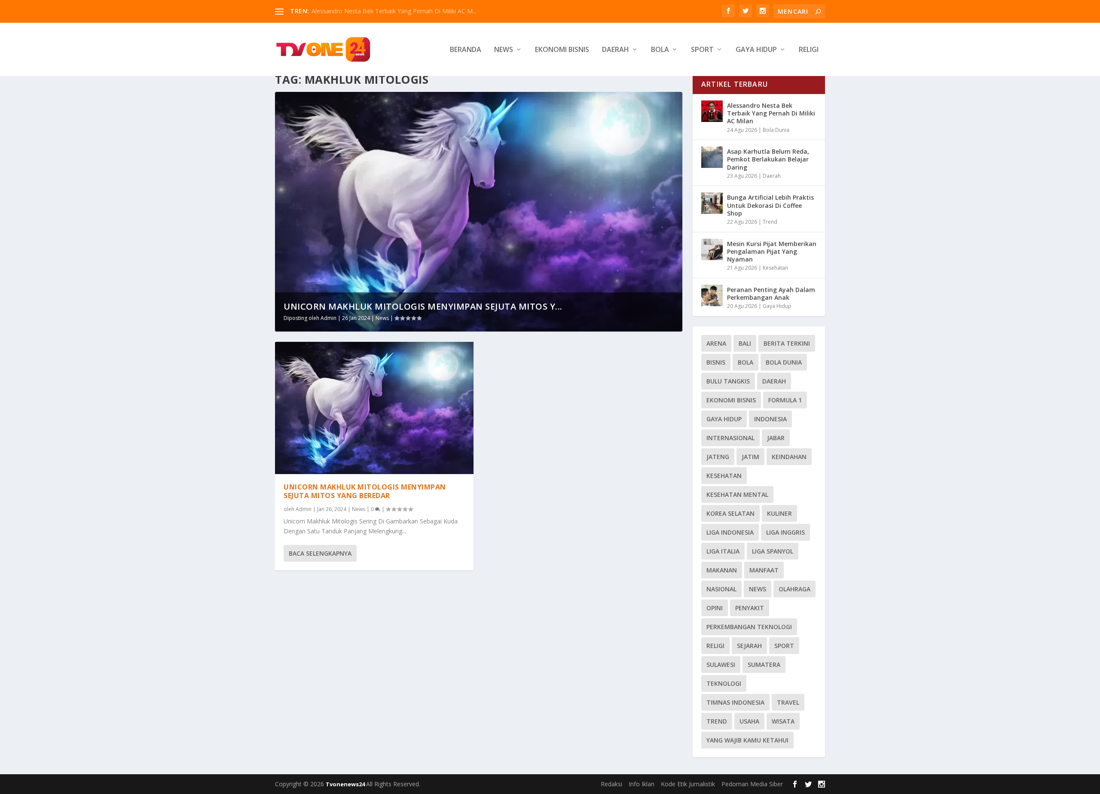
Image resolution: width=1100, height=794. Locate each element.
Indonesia (770, 419)
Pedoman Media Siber (752, 784)
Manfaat (764, 570)
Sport (702, 50)
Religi (809, 50)
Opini (714, 608)
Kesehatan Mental (737, 494)
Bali (745, 343)
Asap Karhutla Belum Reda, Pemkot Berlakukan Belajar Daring (768, 159)
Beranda (465, 50)
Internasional (730, 438)
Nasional (721, 589)
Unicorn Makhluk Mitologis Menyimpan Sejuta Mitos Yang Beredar (365, 491)
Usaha (749, 721)
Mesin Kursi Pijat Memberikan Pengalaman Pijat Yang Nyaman (771, 251)
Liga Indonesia (730, 532)
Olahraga (794, 589)
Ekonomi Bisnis (562, 50)
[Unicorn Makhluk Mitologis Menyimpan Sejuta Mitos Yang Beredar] (374, 408)
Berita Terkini (787, 343)
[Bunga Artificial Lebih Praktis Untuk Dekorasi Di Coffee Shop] (712, 203)
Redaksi (611, 784)
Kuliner (779, 513)
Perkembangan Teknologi (749, 627)
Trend (770, 221)
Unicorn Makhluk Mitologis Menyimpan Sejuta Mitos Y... (423, 306)
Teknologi (723, 683)
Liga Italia (722, 551)
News (503, 50)
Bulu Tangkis (728, 381)
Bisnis (715, 362)
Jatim (750, 457)
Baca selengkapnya (320, 553)
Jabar (776, 438)
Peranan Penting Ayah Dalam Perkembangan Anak (771, 293)
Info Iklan (641, 784)
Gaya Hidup (756, 50)
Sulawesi (720, 664)
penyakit (749, 608)
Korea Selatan (730, 513)
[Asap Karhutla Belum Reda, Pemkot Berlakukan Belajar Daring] (712, 157)
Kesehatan (775, 267)
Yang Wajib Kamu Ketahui (747, 740)
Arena (716, 343)
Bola (660, 50)
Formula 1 (785, 400)
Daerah (615, 50)
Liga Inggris (785, 532)
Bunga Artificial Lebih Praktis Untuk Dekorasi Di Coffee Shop (770, 205)
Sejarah (749, 646)
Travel (788, 702)
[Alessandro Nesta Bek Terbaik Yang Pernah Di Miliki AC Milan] (712, 111)
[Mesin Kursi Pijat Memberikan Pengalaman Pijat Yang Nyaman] (712, 249)
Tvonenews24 (346, 784)
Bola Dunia (776, 130)
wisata (783, 721)
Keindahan (789, 457)
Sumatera (764, 664)
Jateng (717, 457)
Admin (328, 318)
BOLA (745, 362)
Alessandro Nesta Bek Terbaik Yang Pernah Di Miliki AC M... (394, 11)
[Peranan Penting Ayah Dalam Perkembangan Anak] (712, 295)
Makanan (721, 570)
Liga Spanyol (772, 551)
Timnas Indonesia (735, 702)
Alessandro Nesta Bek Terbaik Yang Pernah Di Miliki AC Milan (771, 113)
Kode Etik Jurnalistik (688, 784)
